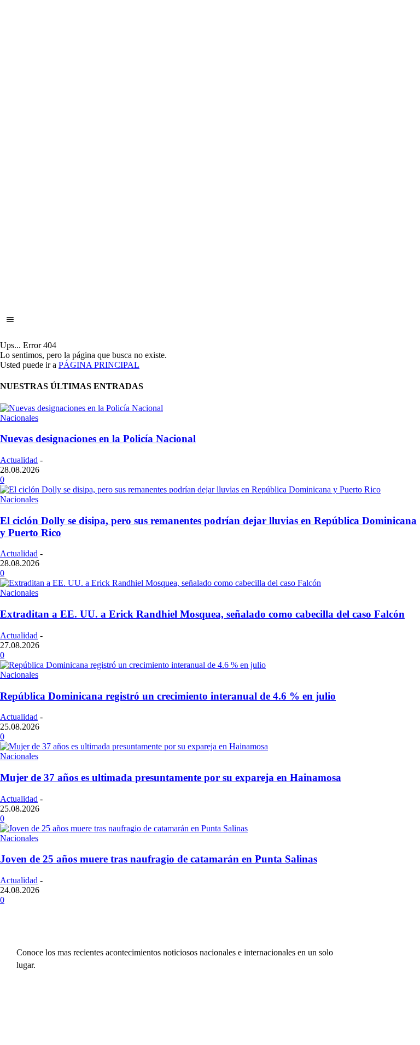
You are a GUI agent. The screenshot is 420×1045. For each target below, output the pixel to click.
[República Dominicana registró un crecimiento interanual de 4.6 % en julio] (133, 665)
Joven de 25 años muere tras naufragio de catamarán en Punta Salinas (158, 859)
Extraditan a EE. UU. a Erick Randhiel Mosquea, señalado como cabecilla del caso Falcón (202, 614)
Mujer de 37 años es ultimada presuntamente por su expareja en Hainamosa (170, 777)
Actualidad (19, 460)
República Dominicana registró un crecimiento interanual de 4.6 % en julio (168, 696)
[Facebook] (357, 981)
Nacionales (19, 417)
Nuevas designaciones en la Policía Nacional (98, 438)
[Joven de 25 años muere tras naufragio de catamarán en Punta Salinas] (124, 828)
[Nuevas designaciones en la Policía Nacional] (81, 408)
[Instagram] (378, 981)
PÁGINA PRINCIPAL (99, 364)
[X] (357, 1001)
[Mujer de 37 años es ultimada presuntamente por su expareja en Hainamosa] (134, 746)
